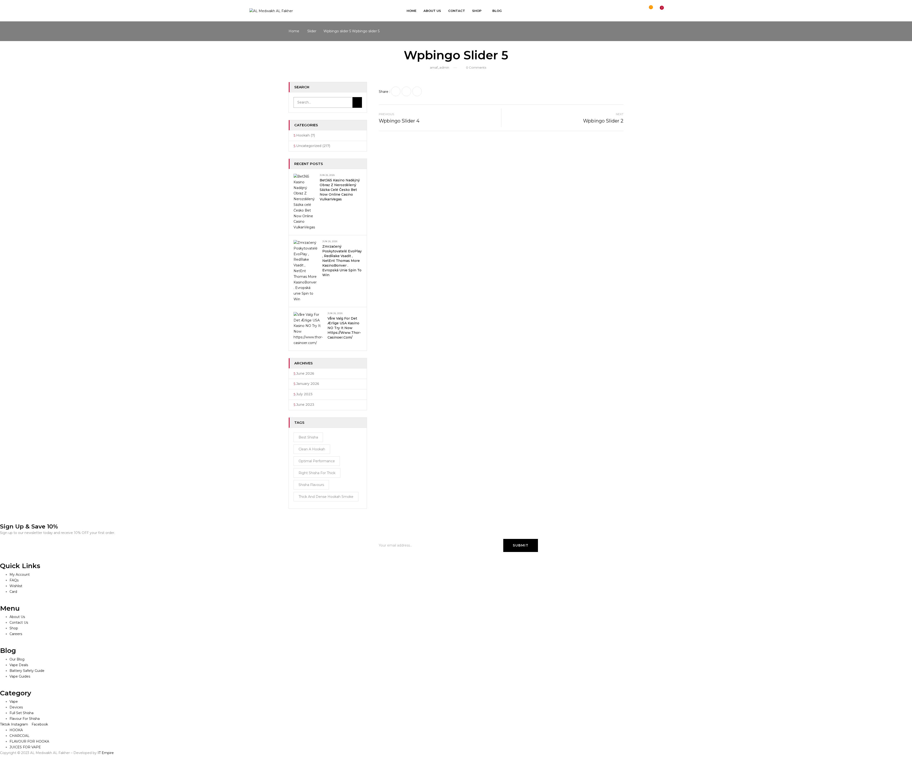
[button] (657, 11)
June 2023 (305, 404)
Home (294, 31)
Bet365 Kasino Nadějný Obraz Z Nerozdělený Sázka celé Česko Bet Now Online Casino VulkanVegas (340, 189)
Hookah (303, 135)
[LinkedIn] (417, 91)
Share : (384, 92)
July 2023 (304, 394)
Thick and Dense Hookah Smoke (326, 497)
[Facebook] (395, 91)
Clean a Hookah (312, 449)
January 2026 (307, 384)
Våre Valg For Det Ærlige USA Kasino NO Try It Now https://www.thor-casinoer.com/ (344, 327)
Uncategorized (308, 146)
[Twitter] (406, 91)
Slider (311, 31)
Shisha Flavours (311, 485)
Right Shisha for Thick (317, 473)
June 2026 (305, 373)
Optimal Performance (317, 461)
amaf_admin (439, 67)
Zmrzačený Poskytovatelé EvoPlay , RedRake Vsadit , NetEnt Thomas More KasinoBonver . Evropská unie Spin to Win (342, 260)
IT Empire (106, 753)
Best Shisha (308, 437)
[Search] (357, 102)
